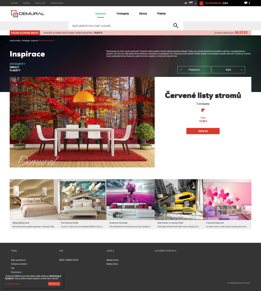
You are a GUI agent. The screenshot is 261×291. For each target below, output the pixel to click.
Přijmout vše (54, 284)
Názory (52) (40, 3)
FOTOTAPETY (17, 64)
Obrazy (143, 13)
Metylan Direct (113, 260)
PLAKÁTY (15, 70)
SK (186, 3)
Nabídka (26, 3)
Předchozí (190, 69)
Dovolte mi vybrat (12, 284)
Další (234, 69)
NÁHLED (203, 131)
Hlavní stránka (15, 41)
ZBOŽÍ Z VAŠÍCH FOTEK (68, 260)
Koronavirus (16, 272)
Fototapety (123, 13)
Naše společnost (18, 260)
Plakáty (161, 13)
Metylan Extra (112, 264)
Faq (12, 268)
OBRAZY (14, 67)
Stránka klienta (57, 3)
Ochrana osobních (19, 264)
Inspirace (100, 13)
